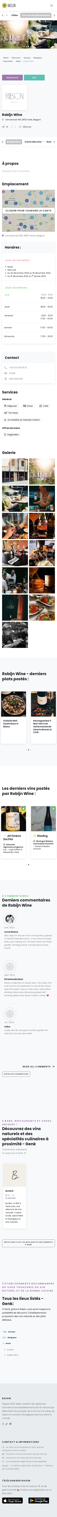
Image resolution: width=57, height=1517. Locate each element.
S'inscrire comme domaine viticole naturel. (26, 1454)
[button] (26, 46)
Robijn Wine (14, 141)
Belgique (38, 58)
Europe (27, 58)
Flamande (8, 61)
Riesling (42, 836)
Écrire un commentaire (16, 1074)
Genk (18, 61)
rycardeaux (11, 931)
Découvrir (16, 58)
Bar (34, 77)
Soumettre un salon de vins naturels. (24, 1457)
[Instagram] (3, 1424)
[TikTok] (7, 1424)
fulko (7, 1026)
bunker (9, 1190)
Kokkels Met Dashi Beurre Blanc (10, 723)
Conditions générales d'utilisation (27, 1465)
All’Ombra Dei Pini (12, 837)
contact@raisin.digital (16, 1461)
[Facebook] (10, 1424)
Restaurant (12, 77)
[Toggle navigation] (51, 5)
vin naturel (31, 1486)
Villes (14, 15)
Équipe (5, 1465)
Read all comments (37, 1066)
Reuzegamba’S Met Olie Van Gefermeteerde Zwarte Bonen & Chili (42, 726)
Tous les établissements (36, 15)
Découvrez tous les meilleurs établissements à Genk (28, 1243)
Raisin (6, 58)
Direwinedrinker (13, 979)
